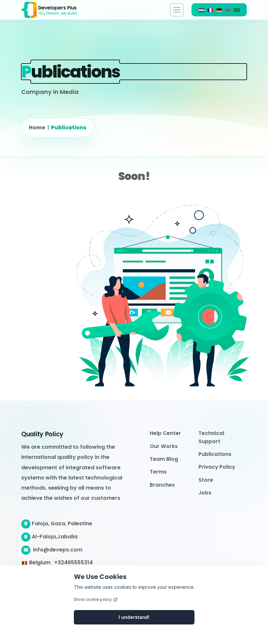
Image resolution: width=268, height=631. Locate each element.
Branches (162, 484)
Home (37, 127)
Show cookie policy (93, 599)
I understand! (134, 617)
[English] (228, 10)
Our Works (164, 446)
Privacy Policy (216, 466)
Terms (158, 471)
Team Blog (164, 459)
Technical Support (211, 437)
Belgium (39, 562)
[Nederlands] (201, 10)
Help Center (165, 433)
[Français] (210, 10)
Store (205, 480)
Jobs (204, 492)
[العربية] (237, 10)
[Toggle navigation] (176, 9)
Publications (68, 127)
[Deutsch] (219, 10)
